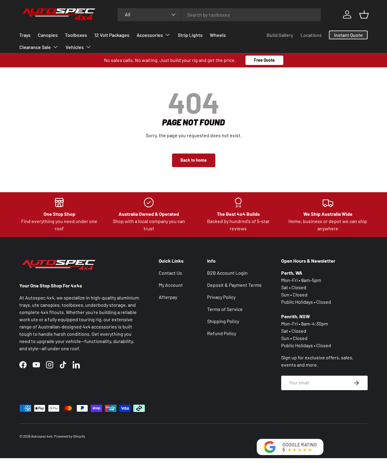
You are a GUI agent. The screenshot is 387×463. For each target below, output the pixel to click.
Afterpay (168, 297)
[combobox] (219, 14)
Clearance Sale (35, 47)
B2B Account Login (227, 273)
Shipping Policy (223, 321)
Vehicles (75, 47)
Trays (25, 35)
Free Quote (264, 60)
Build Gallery (280, 35)
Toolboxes (76, 35)
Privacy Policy (221, 297)
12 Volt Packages (111, 35)
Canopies (48, 35)
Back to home (193, 160)
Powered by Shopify (69, 436)
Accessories (150, 35)
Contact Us (170, 273)
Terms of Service (225, 309)
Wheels (218, 35)
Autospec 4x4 (42, 436)
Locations (311, 35)
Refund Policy (221, 333)
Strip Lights (190, 35)
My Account (171, 285)
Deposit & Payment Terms (234, 285)
